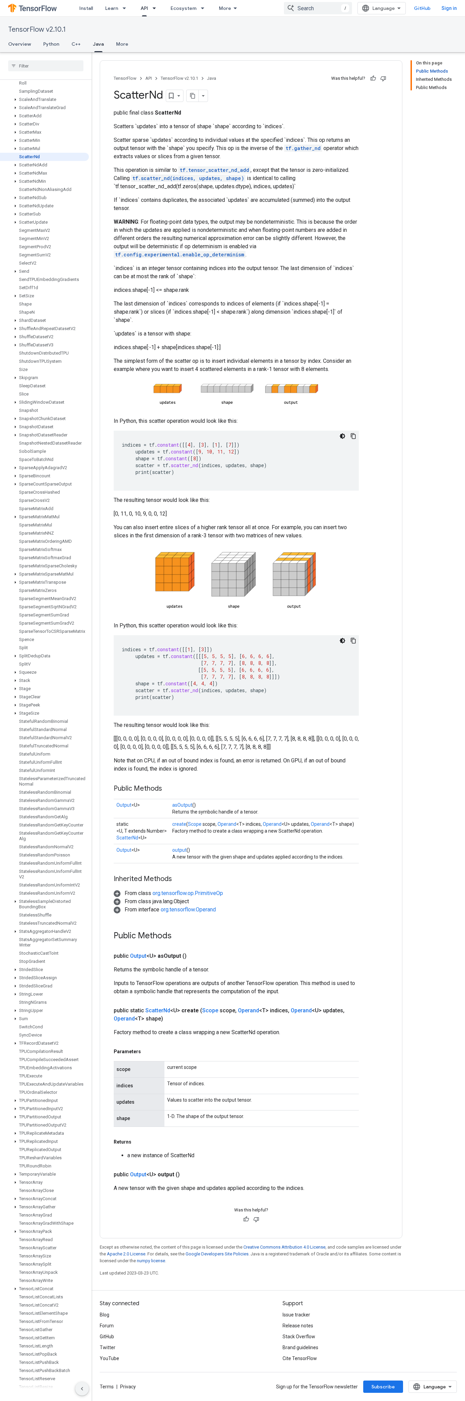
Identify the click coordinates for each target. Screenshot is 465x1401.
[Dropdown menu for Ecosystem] (204, 8)
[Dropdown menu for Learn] (126, 8)
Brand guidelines (300, 1347)
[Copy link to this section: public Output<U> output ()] (188, 1175)
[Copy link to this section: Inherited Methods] (179, 879)
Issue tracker (296, 1314)
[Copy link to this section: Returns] (138, 1142)
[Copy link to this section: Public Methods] (169, 789)
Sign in (449, 8)
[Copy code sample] (353, 436)
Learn (111, 8)
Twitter (107, 1347)
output (179, 850)
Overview (19, 44)
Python (51, 44)
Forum (107, 1325)
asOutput (182, 805)
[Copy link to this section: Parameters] (148, 1051)
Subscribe (383, 1387)
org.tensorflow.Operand (188, 909)
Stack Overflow (299, 1336)
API (144, 8)
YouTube (109, 1358)
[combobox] (318, 8)
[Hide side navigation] (82, 1389)
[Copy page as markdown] (193, 96)
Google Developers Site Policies (217, 1253)
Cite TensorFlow (300, 1358)
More (225, 8)
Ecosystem (183, 8)
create (179, 824)
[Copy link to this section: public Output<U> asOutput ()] (195, 956)
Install (86, 8)
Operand (227, 824)
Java (98, 44)
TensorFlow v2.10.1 (37, 29)
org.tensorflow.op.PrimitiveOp (188, 893)
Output (123, 805)
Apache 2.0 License (126, 1253)
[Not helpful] (383, 78)
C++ (76, 44)
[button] (44, 99)
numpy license (151, 1260)
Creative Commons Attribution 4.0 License (284, 1247)
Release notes (298, 1325)
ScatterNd (127, 837)
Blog (104, 1314)
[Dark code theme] (342, 436)
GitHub (422, 8)
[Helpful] (373, 78)
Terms (107, 1386)
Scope (195, 824)
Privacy (128, 1386)
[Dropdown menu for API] (156, 8)
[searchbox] (45, 65)
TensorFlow (125, 78)
